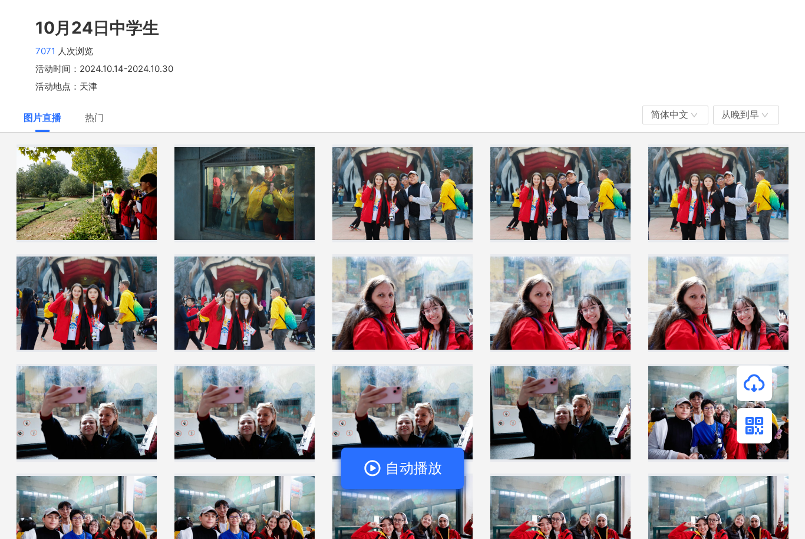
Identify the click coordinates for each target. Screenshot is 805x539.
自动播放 (411, 467)
